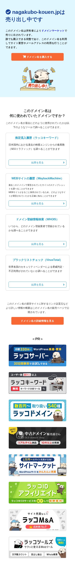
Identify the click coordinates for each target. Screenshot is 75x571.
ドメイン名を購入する (39, 56)
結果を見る (37, 162)
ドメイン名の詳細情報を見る (37, 320)
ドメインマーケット (53, 30)
